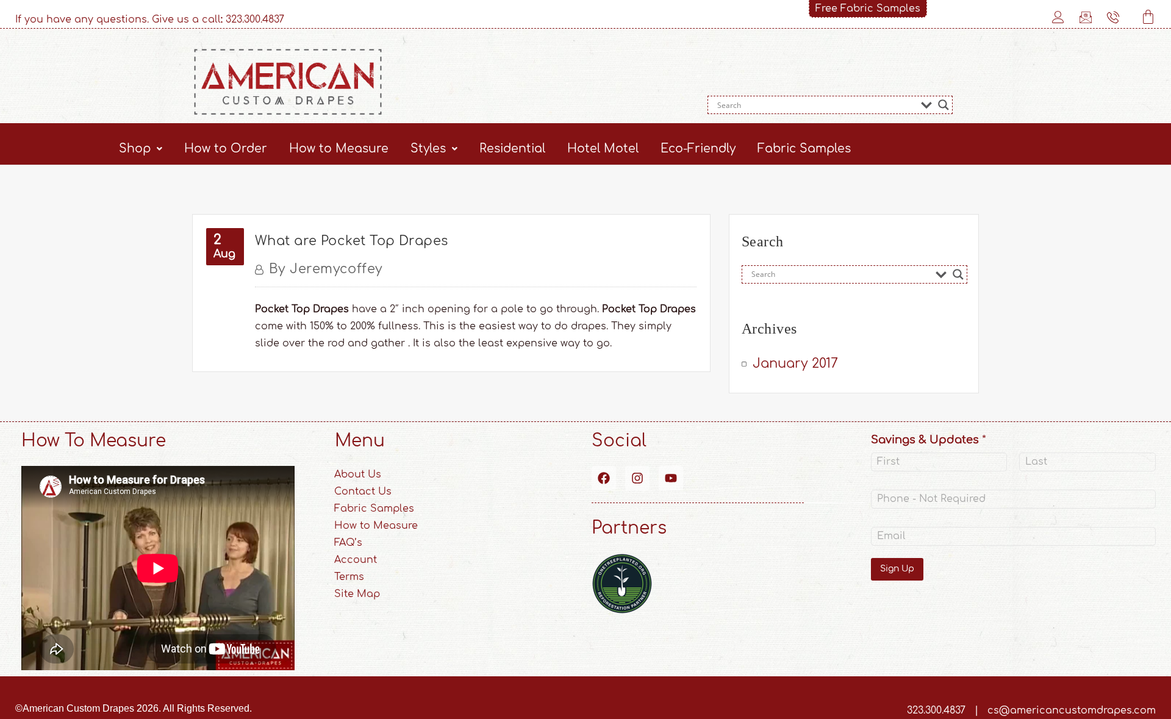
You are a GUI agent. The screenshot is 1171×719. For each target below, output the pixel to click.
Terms (349, 576)
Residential (512, 148)
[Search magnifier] (943, 104)
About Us (357, 474)
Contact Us (363, 491)
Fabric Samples (804, 148)
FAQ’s (348, 542)
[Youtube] (671, 478)
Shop (135, 148)
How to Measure (339, 148)
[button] (140, 148)
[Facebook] (604, 478)
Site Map (357, 593)
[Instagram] (637, 478)
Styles (428, 148)
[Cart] (1148, 16)
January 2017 (795, 363)
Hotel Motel (603, 148)
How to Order (225, 148)
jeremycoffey (326, 269)
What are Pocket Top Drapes (351, 241)
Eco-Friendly (698, 148)
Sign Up (897, 568)
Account (355, 559)
